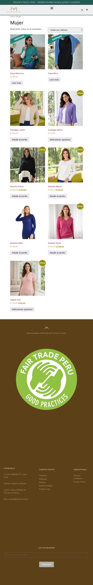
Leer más (16, 83)
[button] (52, 8)
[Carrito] (85, 10)
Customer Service (46, 469)
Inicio (12, 17)
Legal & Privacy (79, 469)
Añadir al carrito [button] (19, 139)
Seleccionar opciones (60, 139)
